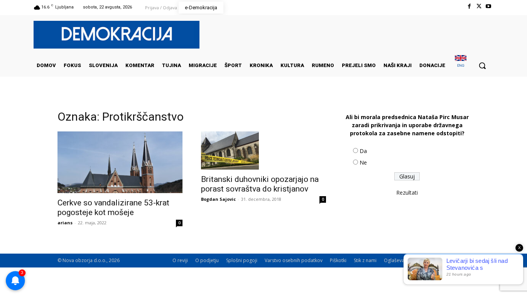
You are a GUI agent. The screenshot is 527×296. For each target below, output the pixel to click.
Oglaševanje (397, 260)
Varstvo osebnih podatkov (294, 260)
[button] (482, 65)
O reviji (180, 260)
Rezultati (407, 192)
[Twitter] (479, 6)
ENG (461, 65)
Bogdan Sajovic (218, 199)
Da (363, 151)
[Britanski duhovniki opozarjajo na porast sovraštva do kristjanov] (263, 150)
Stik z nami (365, 260)
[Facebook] (469, 6)
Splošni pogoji (241, 260)
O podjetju (207, 260)
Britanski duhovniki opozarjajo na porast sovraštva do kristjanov (260, 184)
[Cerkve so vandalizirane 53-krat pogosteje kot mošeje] (119, 162)
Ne (363, 162)
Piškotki (338, 260)
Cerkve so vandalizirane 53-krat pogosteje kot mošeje (113, 207)
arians (65, 222)
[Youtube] (488, 6)
